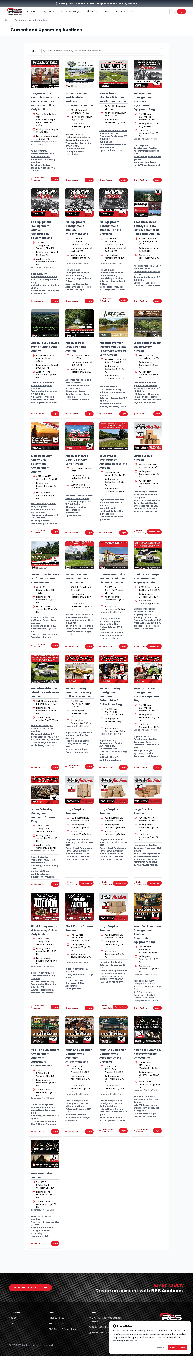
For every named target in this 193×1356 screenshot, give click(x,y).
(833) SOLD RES (100, 1327)
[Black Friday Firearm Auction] (79, 907)
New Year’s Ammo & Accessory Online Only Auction (147, 1053)
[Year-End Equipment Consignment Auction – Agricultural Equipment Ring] (45, 1030)
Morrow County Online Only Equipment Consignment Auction (41, 463)
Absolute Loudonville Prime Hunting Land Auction (45, 346)
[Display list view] (37, 50)
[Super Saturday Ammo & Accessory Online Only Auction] (79, 669)
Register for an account (30, 1287)
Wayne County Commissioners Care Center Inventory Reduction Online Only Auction (45, 101)
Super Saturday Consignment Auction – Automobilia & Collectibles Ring (110, 696)
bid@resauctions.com (104, 1332)
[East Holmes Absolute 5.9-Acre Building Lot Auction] (113, 74)
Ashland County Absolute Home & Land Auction (77, 578)
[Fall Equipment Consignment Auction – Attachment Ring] (79, 202)
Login (181, 11)
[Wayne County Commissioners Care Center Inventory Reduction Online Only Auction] (45, 74)
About (12, 1318)
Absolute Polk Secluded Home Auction (75, 346)
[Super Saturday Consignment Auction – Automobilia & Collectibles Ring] (113, 669)
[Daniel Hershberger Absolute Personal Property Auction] (148, 555)
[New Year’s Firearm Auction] (45, 1154)
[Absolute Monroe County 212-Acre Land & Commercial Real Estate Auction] (148, 202)
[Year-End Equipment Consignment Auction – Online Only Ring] (113, 1030)
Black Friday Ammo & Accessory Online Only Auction (44, 930)
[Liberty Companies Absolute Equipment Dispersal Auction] (113, 555)
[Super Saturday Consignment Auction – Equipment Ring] (148, 669)
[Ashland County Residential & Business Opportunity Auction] (79, 74)
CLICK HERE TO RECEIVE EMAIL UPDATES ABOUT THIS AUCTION (145, 511)
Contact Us (15, 1323)
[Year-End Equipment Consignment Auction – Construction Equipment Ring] (148, 907)
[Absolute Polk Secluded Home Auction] (79, 323)
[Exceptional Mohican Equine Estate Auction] (148, 323)
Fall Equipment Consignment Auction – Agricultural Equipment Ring (144, 101)
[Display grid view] (33, 50)
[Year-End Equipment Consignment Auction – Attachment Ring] (79, 1030)
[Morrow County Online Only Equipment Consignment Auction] (45, 436)
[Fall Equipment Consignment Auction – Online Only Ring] (113, 202)
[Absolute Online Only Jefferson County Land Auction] (45, 555)
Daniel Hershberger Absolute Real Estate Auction (45, 692)
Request (89, 3)
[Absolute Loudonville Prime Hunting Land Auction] (45, 323)
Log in (55, 179)
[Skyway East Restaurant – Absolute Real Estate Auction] (113, 436)
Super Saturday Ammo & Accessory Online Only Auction (78, 692)
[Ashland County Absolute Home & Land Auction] (79, 555)
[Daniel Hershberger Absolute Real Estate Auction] (45, 669)
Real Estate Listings (69, 11)
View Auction (154, 531)
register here (130, 3)
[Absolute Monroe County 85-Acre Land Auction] (79, 436)
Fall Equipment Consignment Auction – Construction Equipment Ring (41, 230)
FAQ (107, 11)
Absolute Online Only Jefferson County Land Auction (45, 578)
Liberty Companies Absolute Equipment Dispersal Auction (113, 578)
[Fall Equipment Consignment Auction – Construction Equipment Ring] (45, 202)
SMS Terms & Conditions (62, 1329)
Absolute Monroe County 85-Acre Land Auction (76, 459)
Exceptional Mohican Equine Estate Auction (147, 346)
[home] (14, 11)
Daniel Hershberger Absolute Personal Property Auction (147, 578)
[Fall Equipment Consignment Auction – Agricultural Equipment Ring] (148, 74)
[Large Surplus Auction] (148, 436)
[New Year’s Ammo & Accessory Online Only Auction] (148, 1030)
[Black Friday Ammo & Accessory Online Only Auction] (45, 907)
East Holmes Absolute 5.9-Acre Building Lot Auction (112, 97)
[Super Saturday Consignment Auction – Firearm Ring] (45, 790)
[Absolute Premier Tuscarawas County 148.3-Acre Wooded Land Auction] (113, 323)
